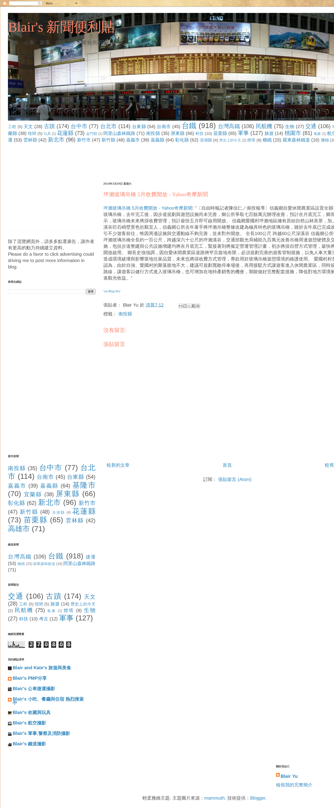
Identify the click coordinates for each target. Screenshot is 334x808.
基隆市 (84, 485)
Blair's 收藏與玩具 (32, 712)
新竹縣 (108, 139)
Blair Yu (289, 776)
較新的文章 (118, 465)
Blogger (257, 798)
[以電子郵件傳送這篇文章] (180, 306)
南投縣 (153, 133)
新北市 (56, 139)
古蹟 (49, 126)
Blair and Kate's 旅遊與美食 (42, 667)
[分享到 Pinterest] (198, 306)
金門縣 (91, 134)
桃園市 (293, 133)
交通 (311, 126)
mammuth (214, 798)
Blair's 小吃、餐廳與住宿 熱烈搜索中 (48, 700)
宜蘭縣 (33, 494)
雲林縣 (30, 139)
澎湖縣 (206, 140)
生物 (289, 126)
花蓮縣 (65, 133)
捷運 (90, 556)
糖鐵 (267, 139)
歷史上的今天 (230, 140)
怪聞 (32, 133)
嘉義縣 (157, 139)
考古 (43, 618)
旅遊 (269, 133)
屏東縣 (177, 133)
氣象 (317, 134)
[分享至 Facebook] (193, 306)
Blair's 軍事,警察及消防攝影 (41, 733)
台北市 (108, 126)
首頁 (227, 465)
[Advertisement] (186, 160)
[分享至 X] (189, 306)
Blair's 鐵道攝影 (29, 743)
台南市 (164, 126)
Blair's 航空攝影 (29, 722)
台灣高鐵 (229, 126)
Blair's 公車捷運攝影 (34, 688)
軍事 (243, 133)
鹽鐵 (325, 140)
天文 (28, 126)
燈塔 (251, 140)
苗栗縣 (220, 133)
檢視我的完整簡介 (294, 784)
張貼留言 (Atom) (235, 479)
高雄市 (19, 529)
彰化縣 (182, 139)
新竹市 (84, 139)
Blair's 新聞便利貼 (61, 27)
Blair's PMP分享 (30, 678)
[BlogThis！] (185, 306)
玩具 (47, 134)
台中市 (79, 126)
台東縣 (139, 126)
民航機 (264, 126)
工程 (12, 126)
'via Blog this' (112, 291)
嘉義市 (133, 139)
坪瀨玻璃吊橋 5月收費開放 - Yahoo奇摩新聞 (155, 194)
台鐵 (189, 125)
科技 (199, 133)
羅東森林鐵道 (296, 139)
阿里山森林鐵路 (119, 133)
